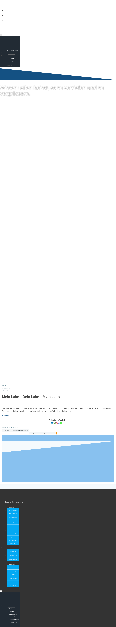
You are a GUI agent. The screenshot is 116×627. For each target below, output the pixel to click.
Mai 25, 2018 (5, 392)
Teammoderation (13, 560)
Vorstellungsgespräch (14, 428)
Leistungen (56, 15)
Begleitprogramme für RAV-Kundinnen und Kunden (13, 541)
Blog (56, 29)
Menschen (11, 508)
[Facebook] (59, 424)
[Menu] (55, 35)
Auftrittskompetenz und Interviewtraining (13, 521)
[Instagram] (57, 424)
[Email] (55, 424)
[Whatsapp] (61, 424)
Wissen (56, 24)
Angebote (56, 20)
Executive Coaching (13, 579)
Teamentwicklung (13, 556)
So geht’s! (5, 416)
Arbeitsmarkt (6, 428)
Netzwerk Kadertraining (56, 10)
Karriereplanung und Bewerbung (14, 611)
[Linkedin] (52, 424)
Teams (11, 549)
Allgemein (4, 386)
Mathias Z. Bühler (6, 389)
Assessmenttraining (13, 528)
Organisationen (11, 565)
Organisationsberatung (13, 568)
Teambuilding (13, 552)
